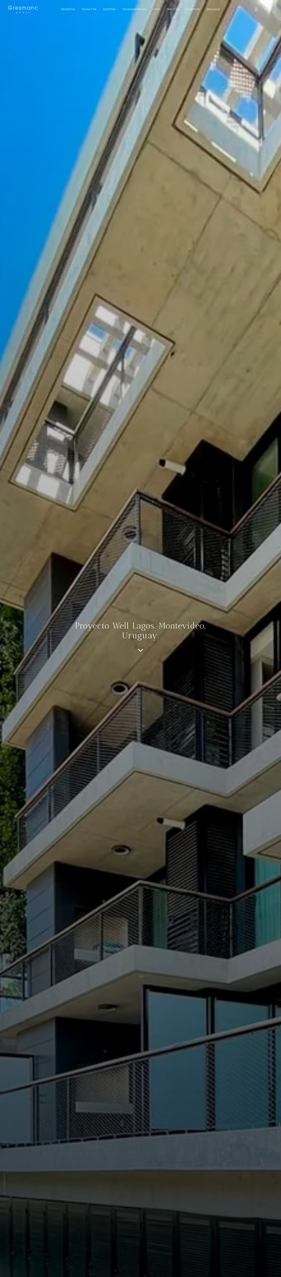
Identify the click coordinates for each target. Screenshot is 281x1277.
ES (265, 9)
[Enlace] (256, 9)
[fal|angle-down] (140, 650)
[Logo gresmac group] (23, 9)
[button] (77, 9)
